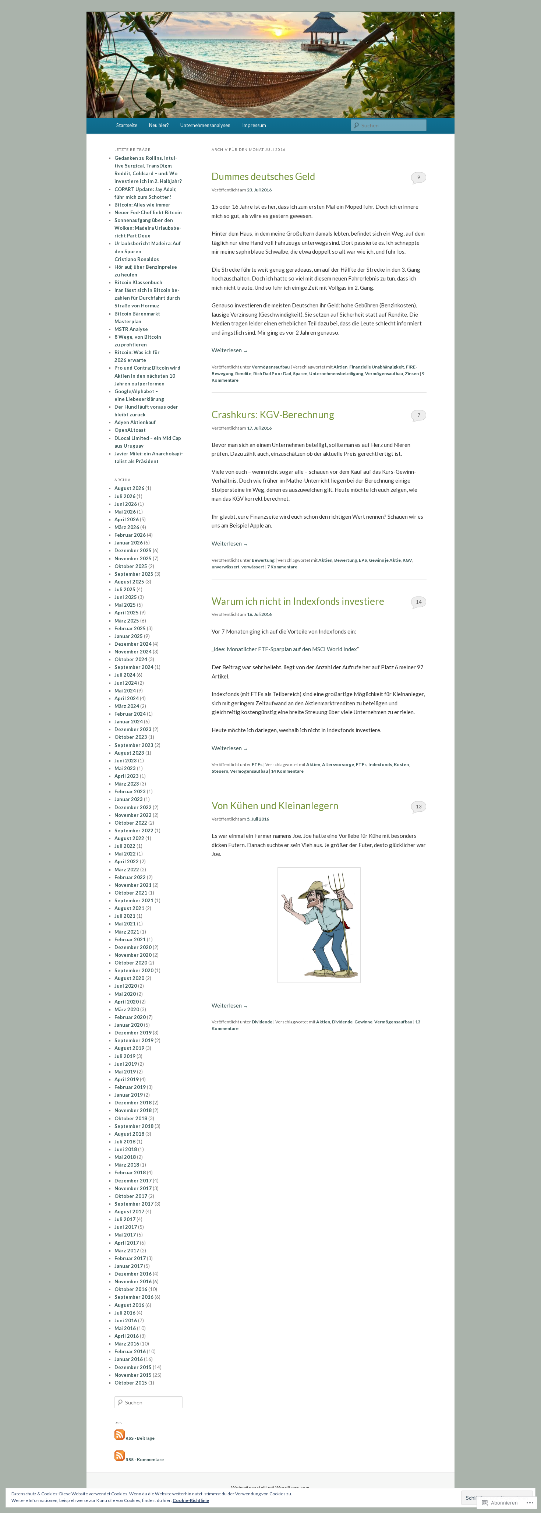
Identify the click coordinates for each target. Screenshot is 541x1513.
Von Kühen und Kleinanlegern (275, 805)
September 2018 (133, 1126)
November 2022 (133, 815)
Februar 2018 (130, 1172)
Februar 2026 (130, 535)
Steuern (220, 771)
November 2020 (133, 955)
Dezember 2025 (133, 550)
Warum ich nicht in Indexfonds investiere (298, 601)
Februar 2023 (130, 791)
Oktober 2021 (130, 893)
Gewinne (363, 1021)
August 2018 (129, 1134)
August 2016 (129, 1305)
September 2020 (133, 970)
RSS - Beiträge (140, 1438)
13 (419, 807)
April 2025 (126, 613)
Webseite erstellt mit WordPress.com (270, 1487)
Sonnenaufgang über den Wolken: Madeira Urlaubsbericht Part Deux (147, 228)
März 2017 (126, 1250)
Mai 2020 (125, 994)
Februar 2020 (130, 1017)
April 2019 (126, 1079)
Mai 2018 (125, 1157)
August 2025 (129, 582)
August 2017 (129, 1211)
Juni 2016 (125, 1320)
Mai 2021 (125, 924)
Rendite (243, 373)
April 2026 (126, 519)
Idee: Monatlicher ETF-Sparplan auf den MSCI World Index (285, 649)
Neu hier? (159, 125)
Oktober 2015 (130, 1383)
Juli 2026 (124, 496)
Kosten (401, 764)
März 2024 (126, 706)
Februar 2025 (130, 628)
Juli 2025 (124, 589)
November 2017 (133, 1188)
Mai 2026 (125, 512)
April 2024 (126, 698)
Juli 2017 (124, 1219)
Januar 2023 (128, 799)
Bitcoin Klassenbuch (138, 282)
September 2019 (133, 1040)
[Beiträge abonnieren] (119, 1438)
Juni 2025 (125, 597)
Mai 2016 (125, 1328)
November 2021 (133, 885)
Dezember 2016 (133, 1274)
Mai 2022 (125, 854)
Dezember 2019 (133, 1033)
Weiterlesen (230, 350)
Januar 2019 (128, 1095)
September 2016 (133, 1297)
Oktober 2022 (130, 823)
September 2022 (133, 830)
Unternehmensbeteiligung (336, 373)
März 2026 (126, 527)
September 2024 (133, 667)
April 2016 (126, 1336)
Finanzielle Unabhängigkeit (376, 367)
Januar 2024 (128, 721)
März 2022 (126, 869)
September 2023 (133, 745)
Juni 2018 (125, 1149)
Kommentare (282, 566)
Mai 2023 (125, 768)
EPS (363, 560)
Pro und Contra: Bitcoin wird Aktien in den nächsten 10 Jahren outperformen (147, 375)
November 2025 (133, 558)
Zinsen (412, 373)
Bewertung (263, 560)
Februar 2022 (130, 877)
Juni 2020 (125, 986)
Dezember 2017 (133, 1181)
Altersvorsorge (338, 764)
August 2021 (129, 908)
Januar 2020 (128, 1025)
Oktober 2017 (130, 1196)
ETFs (257, 764)
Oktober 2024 (130, 659)
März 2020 (126, 1009)
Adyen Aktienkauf (135, 422)
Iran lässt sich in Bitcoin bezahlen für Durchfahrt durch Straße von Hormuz (147, 297)
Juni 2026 (125, 504)
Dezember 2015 (133, 1367)
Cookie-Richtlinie (191, 1500)
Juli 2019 (124, 1056)
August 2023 (129, 753)
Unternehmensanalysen (205, 125)
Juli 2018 (124, 1142)
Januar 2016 (128, 1359)
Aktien (340, 367)
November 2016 (133, 1281)
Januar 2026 (128, 543)
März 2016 (126, 1344)
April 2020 (126, 1002)
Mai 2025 (125, 605)
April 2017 (126, 1243)
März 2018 (126, 1165)
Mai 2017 (125, 1235)
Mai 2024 (125, 691)
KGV (407, 560)
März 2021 (126, 932)
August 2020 (129, 978)
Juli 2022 (124, 846)
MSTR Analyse (131, 329)
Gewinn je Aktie (385, 560)
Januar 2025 (128, 636)
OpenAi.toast (130, 430)
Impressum (254, 125)
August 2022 (129, 838)
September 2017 (133, 1204)
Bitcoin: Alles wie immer (142, 205)
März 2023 (126, 784)
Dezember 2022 (133, 807)
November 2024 (133, 652)
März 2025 (126, 621)
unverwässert (226, 566)
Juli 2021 (124, 916)
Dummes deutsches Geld (263, 176)
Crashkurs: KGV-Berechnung (273, 414)
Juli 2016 (124, 1313)
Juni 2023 (125, 760)
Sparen (300, 373)
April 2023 (126, 776)
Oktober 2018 (130, 1118)
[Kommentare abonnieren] (119, 1459)
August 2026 (129, 488)
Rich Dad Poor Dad (272, 373)
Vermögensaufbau (271, 367)
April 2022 (126, 861)
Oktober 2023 (130, 737)
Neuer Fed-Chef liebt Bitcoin (148, 212)
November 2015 (133, 1375)
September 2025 (133, 574)
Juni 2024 (125, 683)
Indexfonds (380, 764)
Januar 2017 (128, 1266)
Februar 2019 (130, 1087)
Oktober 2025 (130, 566)
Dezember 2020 (133, 947)
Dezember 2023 (133, 729)
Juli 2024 (124, 675)
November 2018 (133, 1110)
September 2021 (133, 900)
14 (419, 602)
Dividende (262, 1021)
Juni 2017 (125, 1227)
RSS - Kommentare (144, 1459)
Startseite (126, 125)
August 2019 (129, 1048)
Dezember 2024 (133, 644)
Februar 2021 (130, 939)
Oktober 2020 (130, 963)
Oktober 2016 (130, 1289)
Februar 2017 (130, 1258)
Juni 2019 (125, 1064)
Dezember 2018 (133, 1102)
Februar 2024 (130, 714)
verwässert (252, 566)
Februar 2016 (130, 1351)
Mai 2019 (125, 1072)
